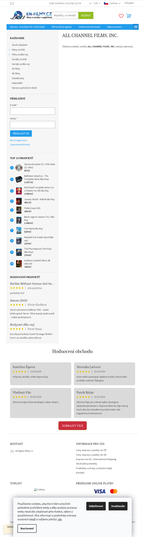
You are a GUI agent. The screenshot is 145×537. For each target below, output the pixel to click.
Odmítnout (96, 506)
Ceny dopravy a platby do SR (91, 455)
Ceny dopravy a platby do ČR (65, 3)
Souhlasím (118, 506)
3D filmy (16, 69)
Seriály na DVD (19, 59)
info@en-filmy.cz (24, 451)
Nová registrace (18, 140)
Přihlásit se (21, 133)
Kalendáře (17, 83)
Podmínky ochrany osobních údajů (94, 468)
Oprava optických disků (24, 88)
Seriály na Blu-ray (21, 64)
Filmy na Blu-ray (20, 54)
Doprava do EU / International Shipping (96, 459)
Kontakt (80, 473)
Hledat (86, 15)
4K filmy (16, 73)
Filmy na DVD (18, 50)
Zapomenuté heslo (20, 144)
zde (59, 519)
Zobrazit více (72, 426)
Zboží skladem (19, 45)
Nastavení (27, 528)
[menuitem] (27, 27)
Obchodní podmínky (86, 464)
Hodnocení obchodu (72, 351)
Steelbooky (18, 78)
